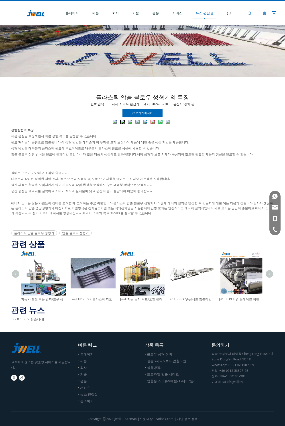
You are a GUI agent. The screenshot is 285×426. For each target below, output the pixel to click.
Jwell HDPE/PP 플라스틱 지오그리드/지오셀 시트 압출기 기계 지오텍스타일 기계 (93, 299)
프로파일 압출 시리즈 (163, 374)
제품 (95, 13)
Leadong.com (163, 419)
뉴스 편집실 (204, 13)
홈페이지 (72, 13)
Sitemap (131, 419)
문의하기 (87, 401)
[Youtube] (14, 378)
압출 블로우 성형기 (75, 233)
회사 (115, 13)
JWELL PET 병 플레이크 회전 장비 (241, 299)
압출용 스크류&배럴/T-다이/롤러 (172, 381)
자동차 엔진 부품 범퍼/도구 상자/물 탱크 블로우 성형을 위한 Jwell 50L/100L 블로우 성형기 (43, 299)
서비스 (177, 13)
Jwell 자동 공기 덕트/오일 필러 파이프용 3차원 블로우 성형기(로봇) (142, 299)
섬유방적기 (155, 367)
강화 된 (189, 104)
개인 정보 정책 (187, 419)
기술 (135, 13)
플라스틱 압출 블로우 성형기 (34, 233)
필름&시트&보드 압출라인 (166, 361)
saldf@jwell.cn (232, 382)
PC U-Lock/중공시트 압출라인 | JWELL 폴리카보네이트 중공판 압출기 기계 (191, 299)
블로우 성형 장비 (159, 354)
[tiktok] (22, 378)
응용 (155, 13)
